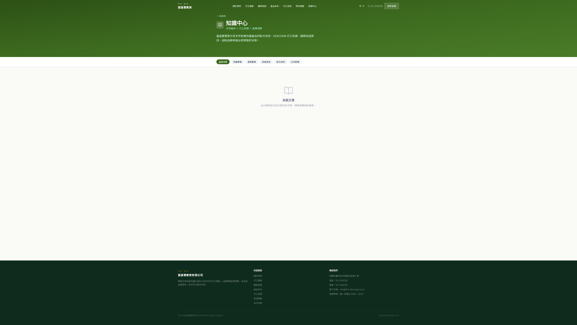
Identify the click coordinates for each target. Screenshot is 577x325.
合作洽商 (391, 6)
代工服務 (249, 6)
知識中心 (312, 6)
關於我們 (237, 6)
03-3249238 (376, 6)
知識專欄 (237, 61)
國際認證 (262, 6)
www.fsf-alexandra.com (389, 315)
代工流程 (287, 6)
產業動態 (252, 61)
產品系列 (274, 6)
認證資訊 (266, 61)
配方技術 (280, 61)
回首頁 (222, 15)
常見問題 (300, 6)
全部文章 (223, 61)
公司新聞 (295, 61)
